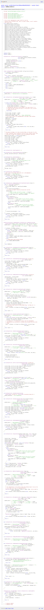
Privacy (9, 608)
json (42, 608)
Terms (12, 608)
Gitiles (6, 608)
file (23, 9)
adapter (3, 6)
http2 (37, 5)
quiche (2, 5)
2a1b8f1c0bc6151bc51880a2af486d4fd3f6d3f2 (19, 5)
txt (39, 608)
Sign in (42, 1)
